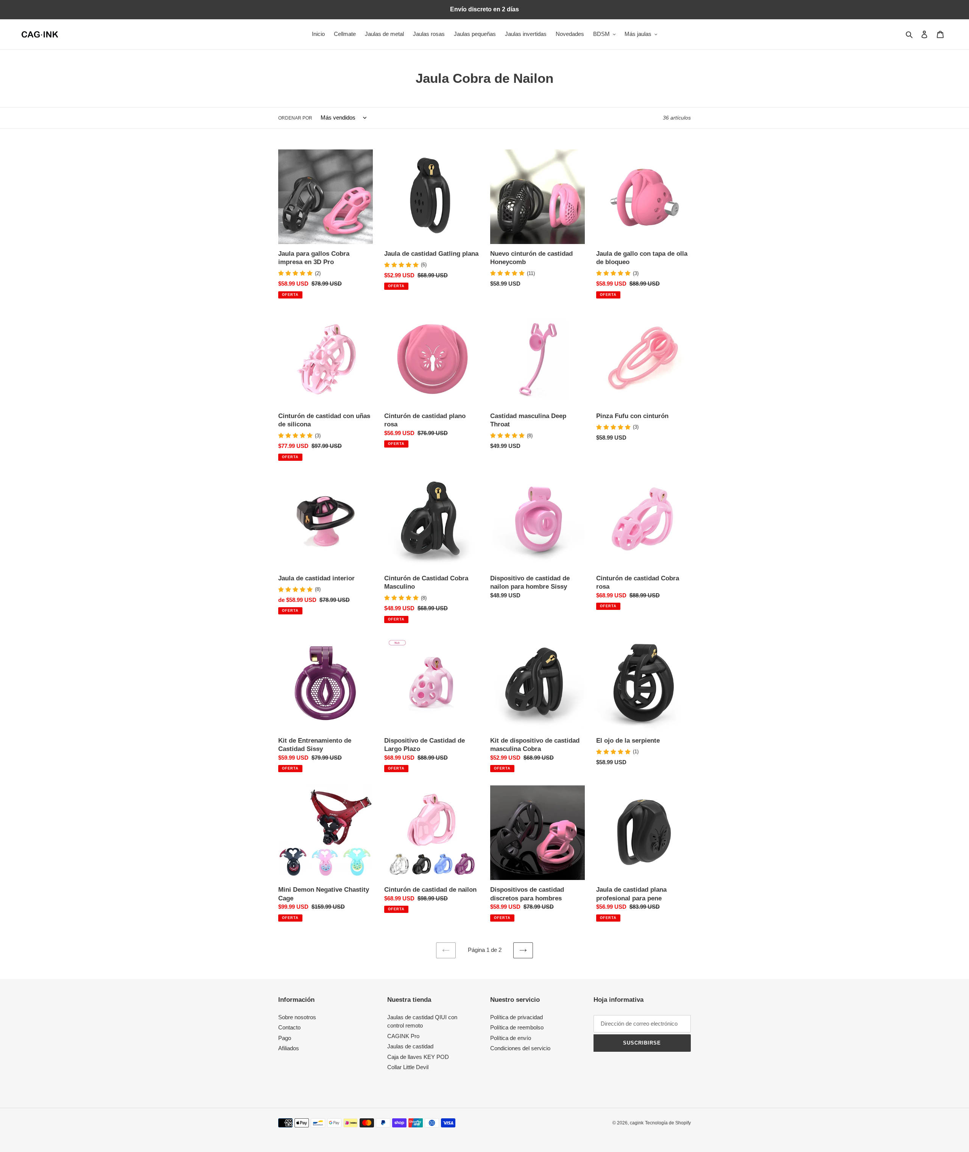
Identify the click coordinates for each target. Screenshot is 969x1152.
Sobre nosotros (297, 1017)
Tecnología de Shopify (668, 1123)
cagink (636, 1123)
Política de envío (510, 1038)
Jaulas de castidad (410, 1046)
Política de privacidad (516, 1017)
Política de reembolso (517, 1027)
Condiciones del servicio (520, 1048)
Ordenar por (295, 118)
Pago (284, 1038)
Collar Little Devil (407, 1067)
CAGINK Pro (403, 1036)
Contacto (289, 1027)
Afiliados (288, 1048)
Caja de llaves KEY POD (418, 1057)
